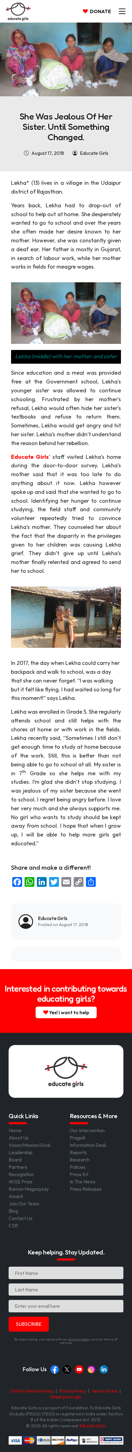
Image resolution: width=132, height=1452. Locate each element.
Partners (18, 1167)
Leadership (21, 1152)
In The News (82, 1182)
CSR (13, 1225)
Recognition (21, 1174)
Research (80, 1160)
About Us (19, 1138)
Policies (78, 1167)
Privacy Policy (73, 1391)
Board (15, 1160)
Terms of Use (105, 1391)
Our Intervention (87, 1130)
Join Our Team (24, 1203)
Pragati (77, 1138)
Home (15, 1130)
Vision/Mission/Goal (29, 1145)
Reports (78, 1152)
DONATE (100, 11)
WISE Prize (21, 1182)
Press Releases (86, 1189)
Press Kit (79, 1174)
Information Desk (88, 1145)
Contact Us (21, 1218)
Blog (13, 1211)
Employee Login (66, 1397)
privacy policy (79, 1339)
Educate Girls (92, 1426)
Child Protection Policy (32, 1391)
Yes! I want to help (68, 1012)
